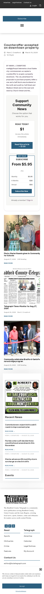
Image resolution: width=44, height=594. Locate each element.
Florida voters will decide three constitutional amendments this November (19, 443)
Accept (22, 586)
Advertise (28, 536)
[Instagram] (13, 526)
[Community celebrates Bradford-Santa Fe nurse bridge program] (22, 339)
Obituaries (8, 541)
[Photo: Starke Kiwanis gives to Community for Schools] (22, 233)
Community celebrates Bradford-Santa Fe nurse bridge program (22, 360)
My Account (29, 551)
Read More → (10, 431)
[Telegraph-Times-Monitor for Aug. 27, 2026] (22, 286)
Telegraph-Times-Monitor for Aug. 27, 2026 (20, 307)
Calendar (28, 541)
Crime (6, 546)
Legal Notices (30, 546)
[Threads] (6, 526)
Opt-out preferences (21, 591)
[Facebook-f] (9, 526)
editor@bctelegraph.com (15, 563)
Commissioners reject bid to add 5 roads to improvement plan (20, 426)
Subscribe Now (21, 191)
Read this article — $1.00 (22, 145)
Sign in (30, 200)
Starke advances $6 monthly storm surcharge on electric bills (21, 460)
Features (7, 551)
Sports (7, 536)
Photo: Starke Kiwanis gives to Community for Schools (22, 254)
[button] (40, 569)
